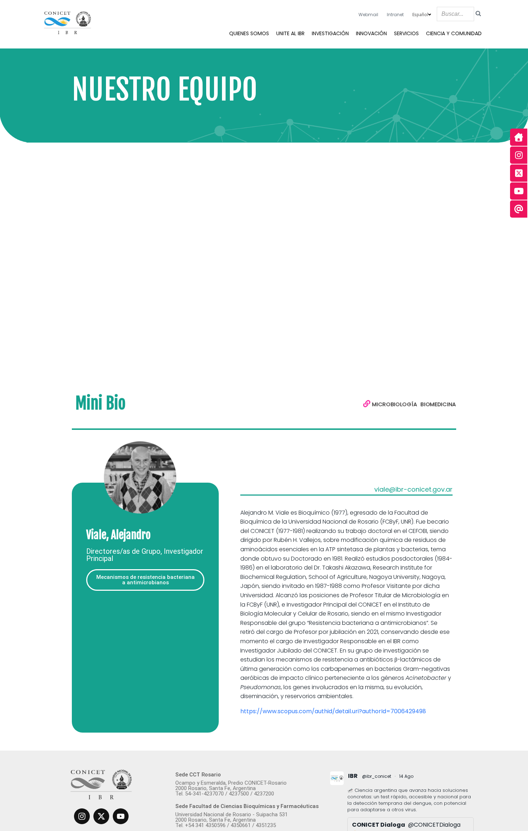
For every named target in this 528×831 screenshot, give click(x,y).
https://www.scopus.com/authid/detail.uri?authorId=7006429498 (333, 711)
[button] (145, 580)
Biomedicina (438, 404)
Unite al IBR (290, 33)
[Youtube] (121, 816)
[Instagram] (82, 816)
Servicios (406, 33)
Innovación (371, 33)
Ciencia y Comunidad (454, 33)
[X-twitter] (101, 816)
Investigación (330, 33)
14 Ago (406, 776)
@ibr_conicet (376, 776)
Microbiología (394, 404)
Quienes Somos (249, 33)
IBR (353, 776)
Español (420, 14)
